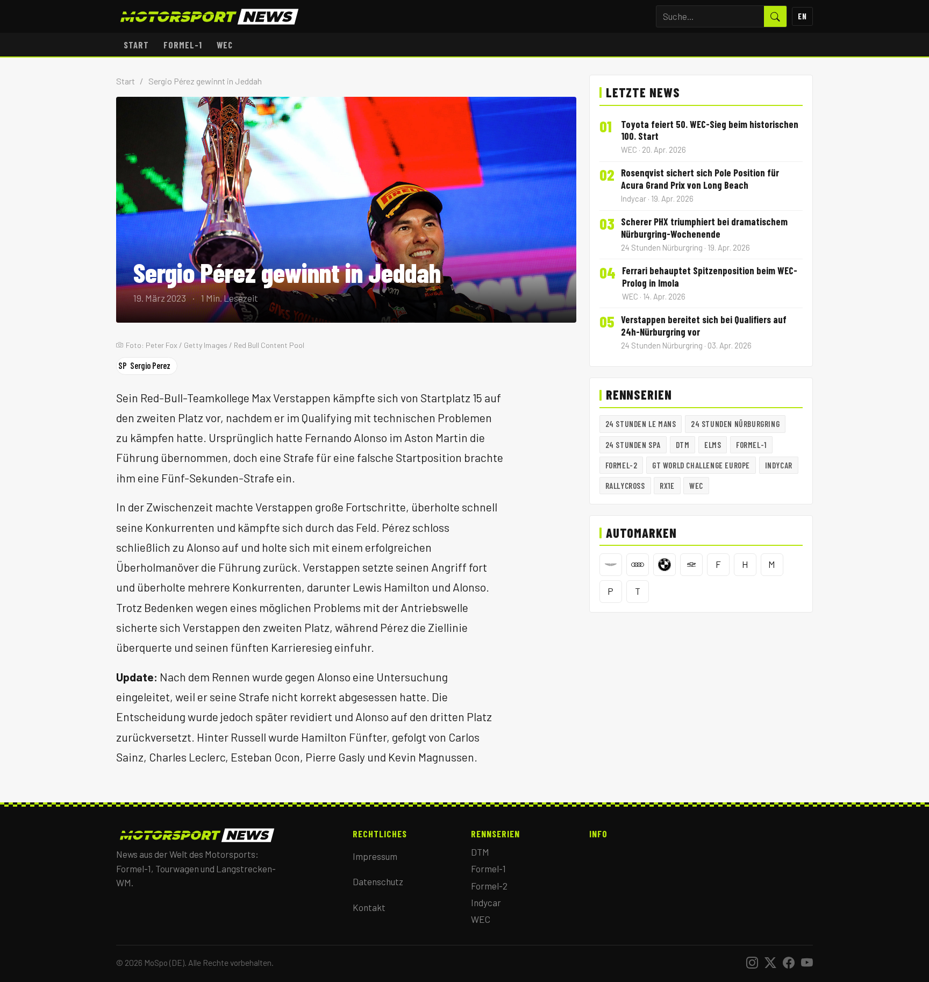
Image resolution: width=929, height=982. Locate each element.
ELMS (712, 445)
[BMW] (664, 564)
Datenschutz (378, 881)
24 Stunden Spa (633, 445)
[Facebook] (789, 963)
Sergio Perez (144, 365)
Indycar (778, 465)
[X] (770, 963)
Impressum (375, 856)
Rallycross (625, 485)
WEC (225, 44)
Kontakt (369, 907)
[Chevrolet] (691, 564)
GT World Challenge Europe (701, 465)
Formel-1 (182, 44)
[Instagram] (752, 963)
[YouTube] (807, 963)
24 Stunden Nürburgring (735, 424)
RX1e (667, 485)
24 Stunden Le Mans (640, 424)
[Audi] (637, 564)
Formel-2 (621, 465)
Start (136, 44)
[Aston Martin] (610, 564)
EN (802, 16)
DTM (683, 445)
